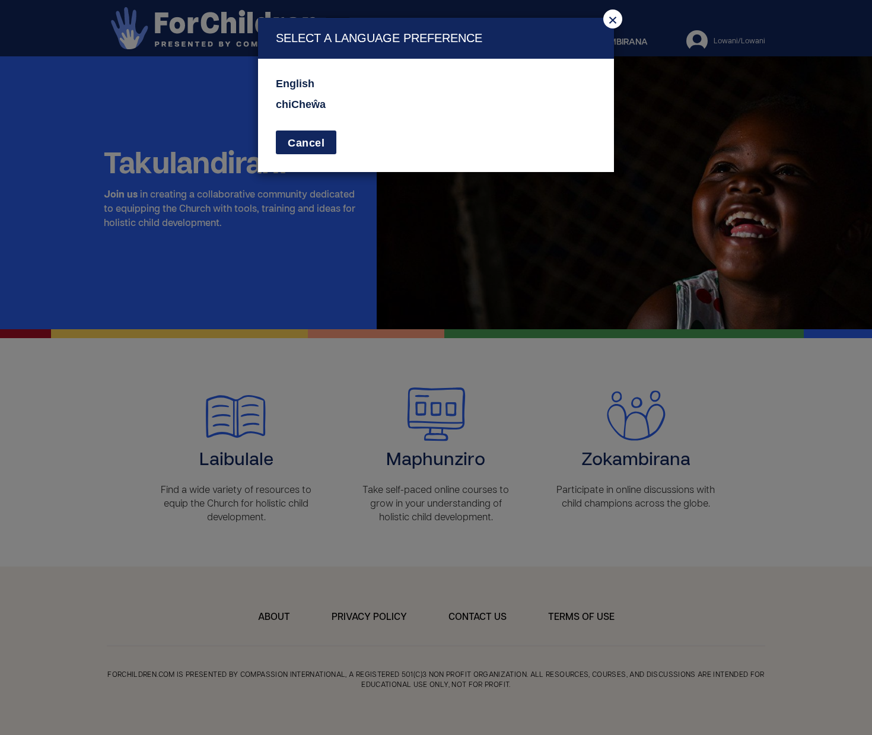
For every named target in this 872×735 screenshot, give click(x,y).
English (295, 84)
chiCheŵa (301, 104)
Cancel (306, 143)
